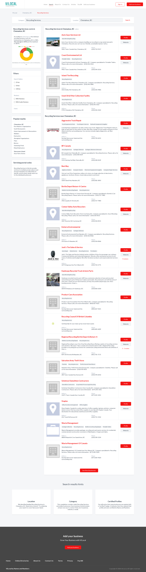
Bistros (16, 143)
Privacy (70, 561)
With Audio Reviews (22, 102)
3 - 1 (125, 348)
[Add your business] (73, 545)
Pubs (15, 141)
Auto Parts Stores (19, 153)
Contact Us (66, 4)
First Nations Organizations (22, 126)
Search (51, 4)
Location (75, 20)
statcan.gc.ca (26, 36)
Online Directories (22, 561)
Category (21, 20)
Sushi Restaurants (19, 129)
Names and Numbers (21, 569)
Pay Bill (80, 4)
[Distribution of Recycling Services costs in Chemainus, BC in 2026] (26, 53)
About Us (58, 4)
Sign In (120, 4)
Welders (16, 133)
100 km (18, 89)
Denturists (17, 136)
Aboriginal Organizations (21, 138)
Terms (60, 561)
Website (126, 42)
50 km (18, 85)
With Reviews (20, 99)
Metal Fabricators (19, 148)
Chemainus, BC (27, 13)
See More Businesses (89, 470)
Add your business (89, 4)
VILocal (14, 13)
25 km (18, 82)
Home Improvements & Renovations (25, 131)
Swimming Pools (19, 145)
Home (45, 4)
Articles (73, 4)
